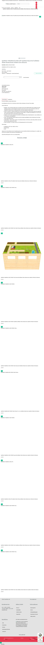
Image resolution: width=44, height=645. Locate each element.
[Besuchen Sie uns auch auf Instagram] (36, 6)
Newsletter (2, 644)
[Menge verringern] (3, 77)
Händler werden (19, 612)
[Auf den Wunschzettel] (40, 16)
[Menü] (42, 633)
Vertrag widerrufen (22, 634)
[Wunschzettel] (33, 5)
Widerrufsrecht (32, 616)
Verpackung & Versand (34, 614)
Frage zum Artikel (38, 73)
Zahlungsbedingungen (33, 612)
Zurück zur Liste (4, 7)
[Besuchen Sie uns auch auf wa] (36, 8)
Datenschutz (4, 625)
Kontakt (41, 0)
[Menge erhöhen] (20, 79)
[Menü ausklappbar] (3, 4)
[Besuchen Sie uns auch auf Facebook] (36, 2)
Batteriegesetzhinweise (6, 629)
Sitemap (3, 627)
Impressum (4, 631)
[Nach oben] (1, 642)
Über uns (17, 607)
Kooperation (18, 614)
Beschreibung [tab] (4, 99)
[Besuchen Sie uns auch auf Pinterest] (36, 4)
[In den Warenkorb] (3, 14)
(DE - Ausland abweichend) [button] (14, 73)
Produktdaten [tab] (10, 99)
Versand (9, 71)
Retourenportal (32, 607)
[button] (32, 5)
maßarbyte (33, 638)
